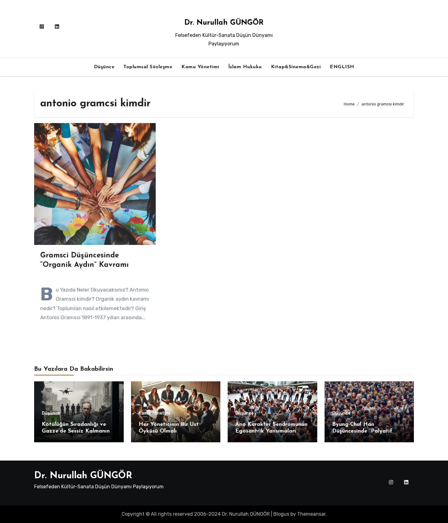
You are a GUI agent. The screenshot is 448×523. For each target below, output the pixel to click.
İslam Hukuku (245, 67)
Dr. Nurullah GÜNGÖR (224, 23)
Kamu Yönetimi (200, 67)
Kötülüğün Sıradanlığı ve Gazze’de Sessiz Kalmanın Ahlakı (76, 431)
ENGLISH (342, 67)
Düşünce (104, 67)
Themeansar (311, 514)
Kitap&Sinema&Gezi (296, 67)
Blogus (281, 514)
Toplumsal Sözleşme (147, 67)
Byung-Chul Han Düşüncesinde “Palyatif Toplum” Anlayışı (362, 431)
